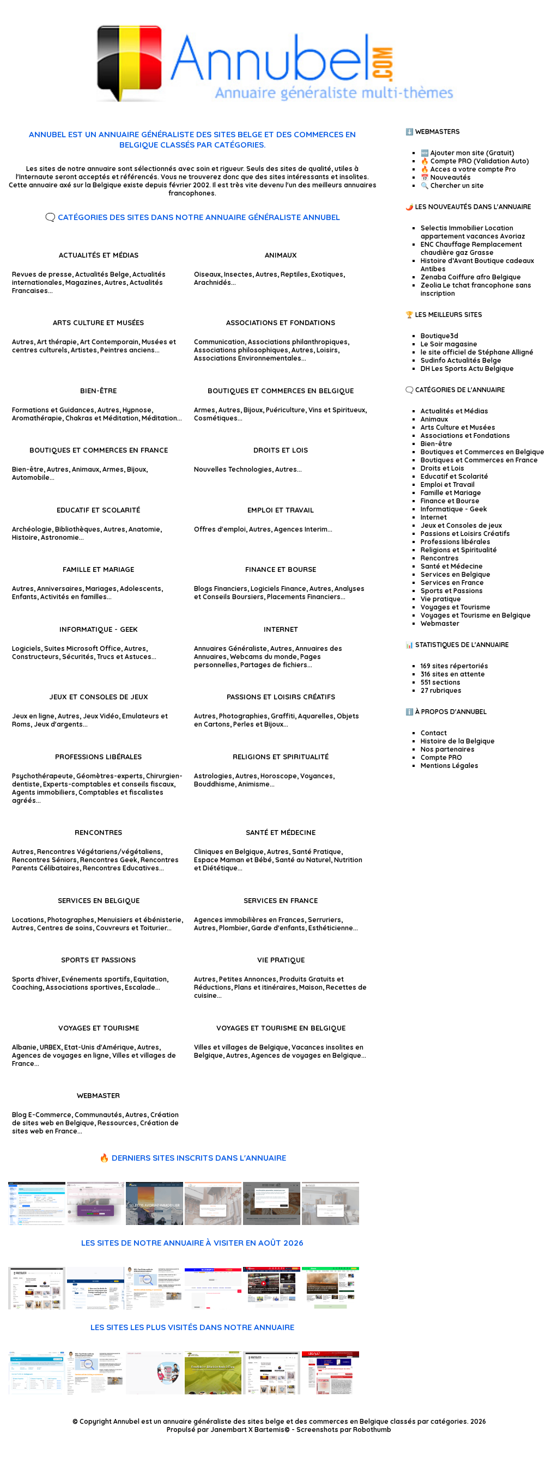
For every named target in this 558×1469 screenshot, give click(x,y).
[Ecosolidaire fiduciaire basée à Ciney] (213, 1392)
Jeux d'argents (58, 724)
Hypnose (137, 410)
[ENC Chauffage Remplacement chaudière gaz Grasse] (213, 1222)
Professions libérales (98, 756)
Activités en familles (73, 597)
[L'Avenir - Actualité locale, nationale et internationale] (330, 1307)
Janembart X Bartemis (247, 1429)
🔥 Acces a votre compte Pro (468, 169)
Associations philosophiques (241, 350)
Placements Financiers (304, 597)
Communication (219, 342)
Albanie (24, 1047)
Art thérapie (57, 342)
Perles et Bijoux (258, 724)
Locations (28, 920)
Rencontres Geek (108, 860)
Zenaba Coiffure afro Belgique (471, 277)
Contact (434, 733)
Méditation (159, 418)
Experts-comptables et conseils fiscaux (108, 784)
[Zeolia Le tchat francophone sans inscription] (36, 1222)
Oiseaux (207, 274)
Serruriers (324, 920)
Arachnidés (212, 282)
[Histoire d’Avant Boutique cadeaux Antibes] (271, 1222)
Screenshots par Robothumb (343, 1429)
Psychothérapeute (42, 776)
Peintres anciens (127, 350)
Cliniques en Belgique (229, 852)
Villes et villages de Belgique (241, 1047)
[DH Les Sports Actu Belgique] (271, 1307)
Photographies (243, 716)
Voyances (316, 776)
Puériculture (285, 410)
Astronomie (60, 537)
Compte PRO (441, 757)
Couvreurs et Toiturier (131, 928)
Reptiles (294, 274)
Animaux (281, 255)
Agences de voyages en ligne (60, 1055)
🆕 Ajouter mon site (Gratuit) (467, 153)
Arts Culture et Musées (98, 322)
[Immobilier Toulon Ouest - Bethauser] (330, 1222)
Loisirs (327, 350)
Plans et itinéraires (265, 987)
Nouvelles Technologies (233, 469)
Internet (281, 629)
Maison (311, 987)
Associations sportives (84, 987)
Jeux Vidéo (101, 716)
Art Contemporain (109, 342)
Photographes (70, 920)
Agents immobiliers (43, 792)
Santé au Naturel (303, 860)
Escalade (140, 987)
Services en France (281, 900)
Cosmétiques (216, 418)
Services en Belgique (99, 900)
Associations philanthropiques (298, 342)
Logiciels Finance (278, 588)
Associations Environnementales (247, 358)
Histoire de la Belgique (458, 741)
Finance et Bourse (280, 569)
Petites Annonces (247, 979)
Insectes (238, 274)
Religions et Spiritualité (281, 756)
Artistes (84, 350)
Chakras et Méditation (101, 418)
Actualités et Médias (98, 255)
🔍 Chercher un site (452, 185)
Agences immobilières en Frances (249, 920)
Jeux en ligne (33, 716)
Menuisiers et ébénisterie (139, 920)
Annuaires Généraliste (230, 648)
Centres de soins (65, 928)
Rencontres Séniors (44, 860)
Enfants (24, 597)
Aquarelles (315, 716)
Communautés (98, 1115)
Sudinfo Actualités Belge (461, 360)
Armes (204, 410)
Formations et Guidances (53, 410)
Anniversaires (59, 588)
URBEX (50, 1047)
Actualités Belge (102, 274)
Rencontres (98, 832)
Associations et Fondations (280, 322)
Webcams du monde (263, 657)
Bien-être (98, 390)
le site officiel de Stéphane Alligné (477, 352)
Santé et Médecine (281, 832)
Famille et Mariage (98, 569)
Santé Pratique (316, 852)
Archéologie (32, 529)
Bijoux (253, 410)
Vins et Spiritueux (336, 410)
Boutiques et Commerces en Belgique (281, 390)
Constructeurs (35, 657)
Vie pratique (281, 959)
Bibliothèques (77, 529)
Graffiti (283, 716)
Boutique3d (439, 336)
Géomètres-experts (109, 776)
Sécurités (78, 657)
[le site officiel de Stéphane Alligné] (154, 1307)
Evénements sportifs (96, 979)
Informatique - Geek (98, 629)
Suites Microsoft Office (82, 648)
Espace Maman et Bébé (233, 860)
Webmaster (98, 1095)
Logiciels (26, 648)
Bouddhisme (214, 784)
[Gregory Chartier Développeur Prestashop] (154, 1392)
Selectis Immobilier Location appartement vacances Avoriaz (473, 232)
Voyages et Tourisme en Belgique (280, 1027)
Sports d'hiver (35, 979)
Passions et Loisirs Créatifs (281, 696)
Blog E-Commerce (41, 1115)
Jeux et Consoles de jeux (98, 696)
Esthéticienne (330, 928)
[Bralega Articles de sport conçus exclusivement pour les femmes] (36, 1392)
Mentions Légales (449, 765)
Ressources (117, 1123)
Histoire (25, 537)
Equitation (150, 979)
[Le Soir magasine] (95, 1307)
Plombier (233, 928)
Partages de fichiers (273, 665)
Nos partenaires (448, 749)
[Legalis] (330, 1392)
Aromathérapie (37, 418)
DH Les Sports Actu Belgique (467, 368)
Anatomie (144, 529)
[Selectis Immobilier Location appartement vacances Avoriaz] (154, 1222)
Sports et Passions (98, 959)
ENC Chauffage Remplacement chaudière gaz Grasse (471, 248)
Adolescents (140, 588)
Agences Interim (300, 529)
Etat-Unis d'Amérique (99, 1047)
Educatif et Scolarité (98, 509)
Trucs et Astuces (124, 657)
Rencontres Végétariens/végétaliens (99, 852)
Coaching (27, 987)
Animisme (254, 784)
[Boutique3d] (36, 1307)
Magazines (83, 282)
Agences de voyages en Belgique (306, 1055)
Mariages (101, 588)
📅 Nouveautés (446, 177)
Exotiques (327, 274)
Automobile (31, 477)
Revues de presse (42, 274)
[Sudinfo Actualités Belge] (213, 1307)
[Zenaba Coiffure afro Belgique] (95, 1222)
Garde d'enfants (278, 928)
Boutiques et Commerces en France (98, 450)
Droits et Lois (280, 450)
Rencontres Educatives (121, 868)
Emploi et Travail (280, 509)
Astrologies (213, 776)
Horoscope (278, 776)
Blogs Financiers (220, 588)
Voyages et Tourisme (98, 1027)
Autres (115, 282)
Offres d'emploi (220, 529)
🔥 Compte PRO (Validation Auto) (475, 161)
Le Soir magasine (449, 344)
